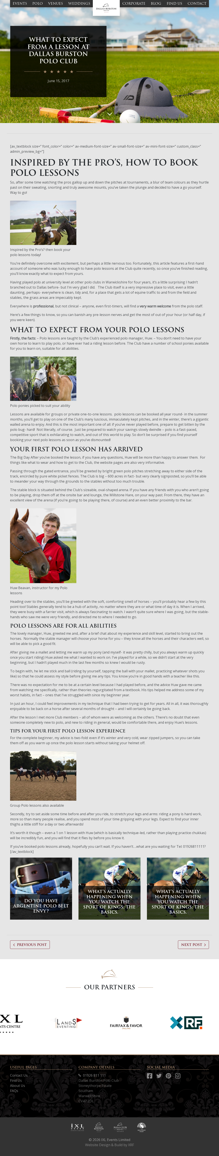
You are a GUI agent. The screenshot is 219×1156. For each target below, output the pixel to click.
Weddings (79, 3)
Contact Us (19, 1075)
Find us (174, 3)
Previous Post (32, 944)
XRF (131, 1145)
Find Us (16, 1080)
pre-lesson (101, 314)
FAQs (14, 1090)
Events (20, 3)
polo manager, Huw (136, 338)
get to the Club (80, 462)
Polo (37, 3)
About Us (17, 1085)
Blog (156, 3)
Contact (197, 3)
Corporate (133, 3)
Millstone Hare (121, 495)
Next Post (191, 944)
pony (97, 652)
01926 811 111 (94, 1075)
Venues (55, 3)
